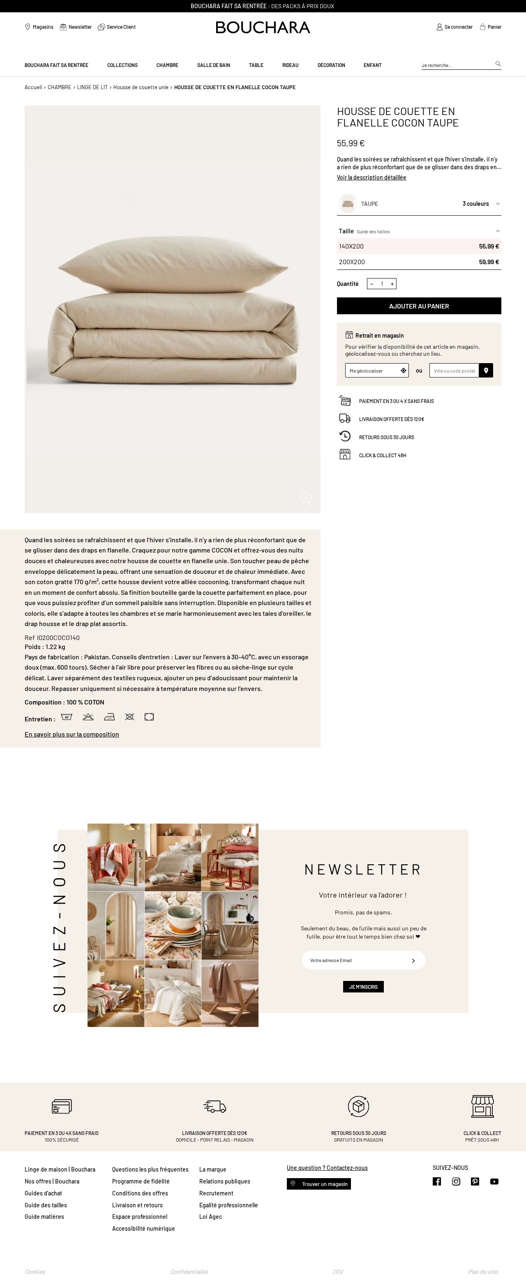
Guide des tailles (373, 231)
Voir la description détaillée (371, 177)
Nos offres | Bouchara (52, 1181)
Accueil (33, 87)
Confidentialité (189, 1271)
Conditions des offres (140, 1193)
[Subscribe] (413, 960)
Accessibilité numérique (143, 1228)
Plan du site (482, 1271)
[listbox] (419, 253)
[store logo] (263, 27)
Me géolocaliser (366, 370)
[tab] (168, 734)
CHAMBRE (60, 87)
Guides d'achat (43, 1193)
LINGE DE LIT (92, 87)
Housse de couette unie (140, 87)
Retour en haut (511, 1257)
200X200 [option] (419, 261)
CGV (337, 1271)
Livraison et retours (137, 1205)
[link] (454, 27)
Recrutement (216, 1193)
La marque (212, 1169)
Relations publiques (224, 1181)
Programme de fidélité (141, 1181)
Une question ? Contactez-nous (327, 1167)
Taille (364, 231)
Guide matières (44, 1216)
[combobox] (461, 65)
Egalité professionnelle (228, 1205)
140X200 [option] (419, 246)
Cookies (35, 1271)
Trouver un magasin (324, 1184)
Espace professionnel (139, 1216)
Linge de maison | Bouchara (60, 1169)
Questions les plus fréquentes (150, 1169)
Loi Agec (210, 1216)
